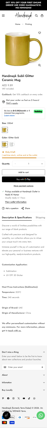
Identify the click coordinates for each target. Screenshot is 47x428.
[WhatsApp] (34, 398)
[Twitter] (19, 398)
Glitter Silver (12, 144)
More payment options (23, 185)
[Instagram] (13, 398)
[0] (42, 16)
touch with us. (14, 330)
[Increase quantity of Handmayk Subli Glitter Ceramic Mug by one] (42, 164)
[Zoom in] (39, 65)
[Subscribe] (42, 367)
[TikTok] (29, 398)
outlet (34, 155)
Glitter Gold (5, 144)
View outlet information (16, 201)
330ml (5, 130)
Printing (28, 24)
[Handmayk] (23, 15)
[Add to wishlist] (39, 33)
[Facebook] (8, 398)
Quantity (6, 163)
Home (17, 24)
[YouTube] (24, 398)
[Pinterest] (3, 398)
